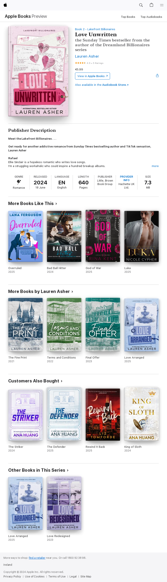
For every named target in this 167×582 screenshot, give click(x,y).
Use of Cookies (34, 576)
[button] (141, 5)
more (155, 166)
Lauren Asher (87, 56)
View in (91, 76)
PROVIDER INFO (126, 178)
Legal (73, 576)
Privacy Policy (12, 576)
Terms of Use (57, 576)
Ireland (7, 564)
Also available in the (100, 84)
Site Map (85, 576)
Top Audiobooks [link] (151, 16)
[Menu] (162, 5)
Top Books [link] (128, 16)
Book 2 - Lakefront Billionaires (95, 29)
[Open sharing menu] (157, 76)
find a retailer (37, 557)
